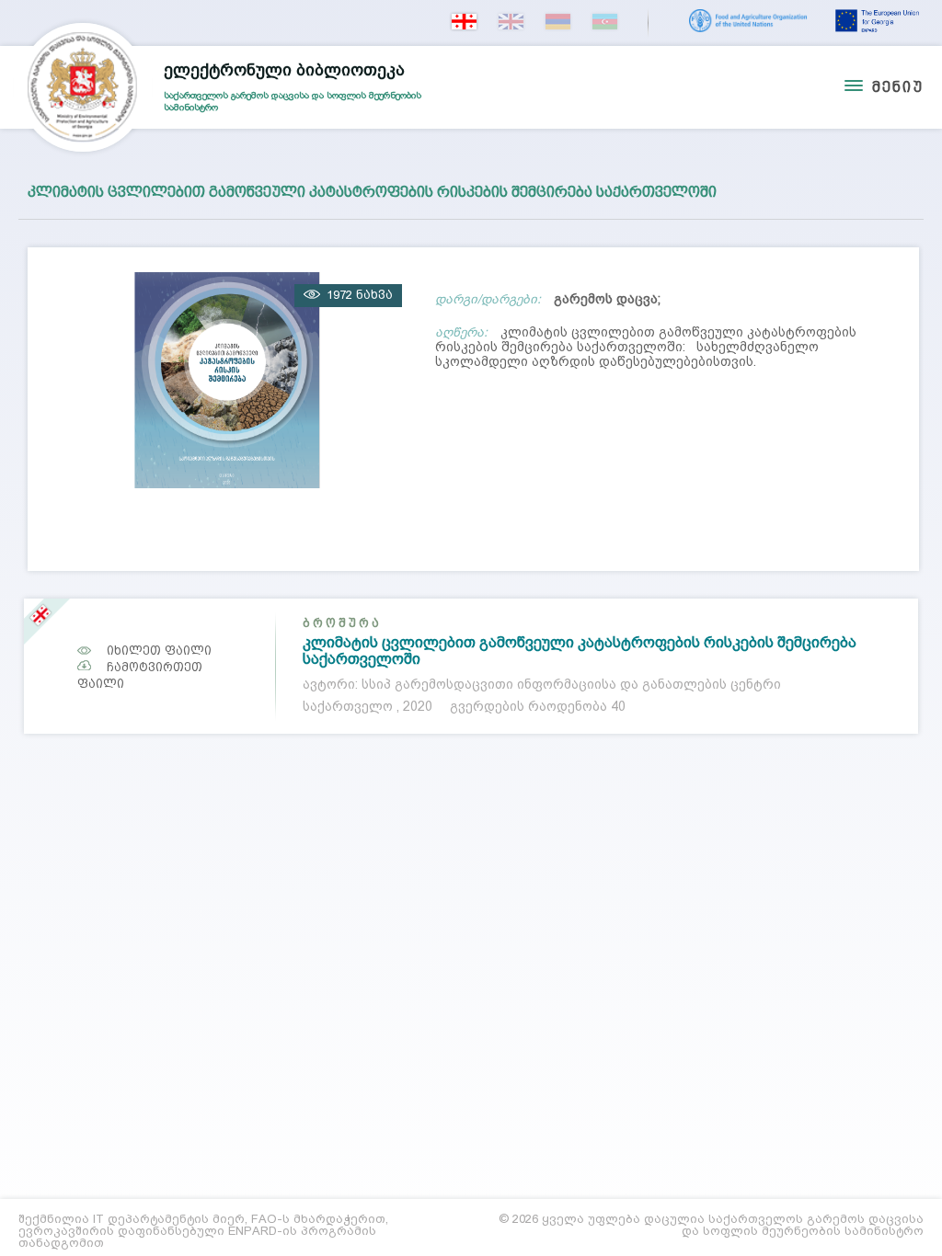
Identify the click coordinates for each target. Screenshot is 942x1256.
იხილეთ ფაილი (159, 650)
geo (464, 21)
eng (511, 21)
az (604, 21)
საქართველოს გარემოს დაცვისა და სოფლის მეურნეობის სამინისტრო (292, 86)
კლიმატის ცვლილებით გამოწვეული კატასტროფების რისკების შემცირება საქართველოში (579, 651)
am (558, 21)
